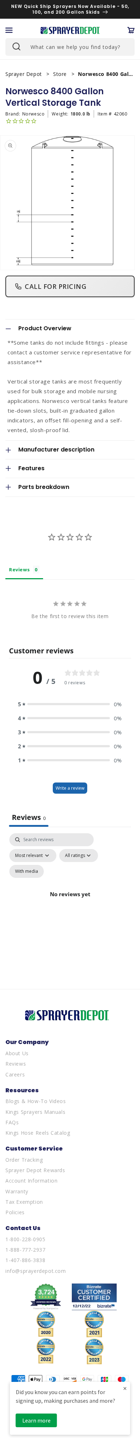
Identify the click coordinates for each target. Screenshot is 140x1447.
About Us (17, 1053)
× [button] (125, 1388)
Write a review (70, 788)
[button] (9, 30)
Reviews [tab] (19, 569)
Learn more (36, 1420)
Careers (15, 1074)
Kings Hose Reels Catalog (37, 1132)
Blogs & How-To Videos (35, 1101)
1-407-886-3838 (25, 1260)
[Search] (15, 46)
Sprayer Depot (24, 74)
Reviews (15, 1063)
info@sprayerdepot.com (35, 1270)
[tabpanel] (70, 902)
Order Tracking (24, 1159)
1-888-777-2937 (25, 1249)
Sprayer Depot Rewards (35, 1170)
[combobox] (70, 47)
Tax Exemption (24, 1201)
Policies (15, 1212)
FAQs (12, 1122)
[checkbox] (26, 871)
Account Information (31, 1180)
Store (61, 74)
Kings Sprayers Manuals (35, 1111)
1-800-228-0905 (25, 1239)
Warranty (16, 1191)
